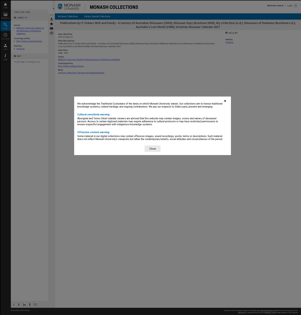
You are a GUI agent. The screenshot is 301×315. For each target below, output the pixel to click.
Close (152, 148)
